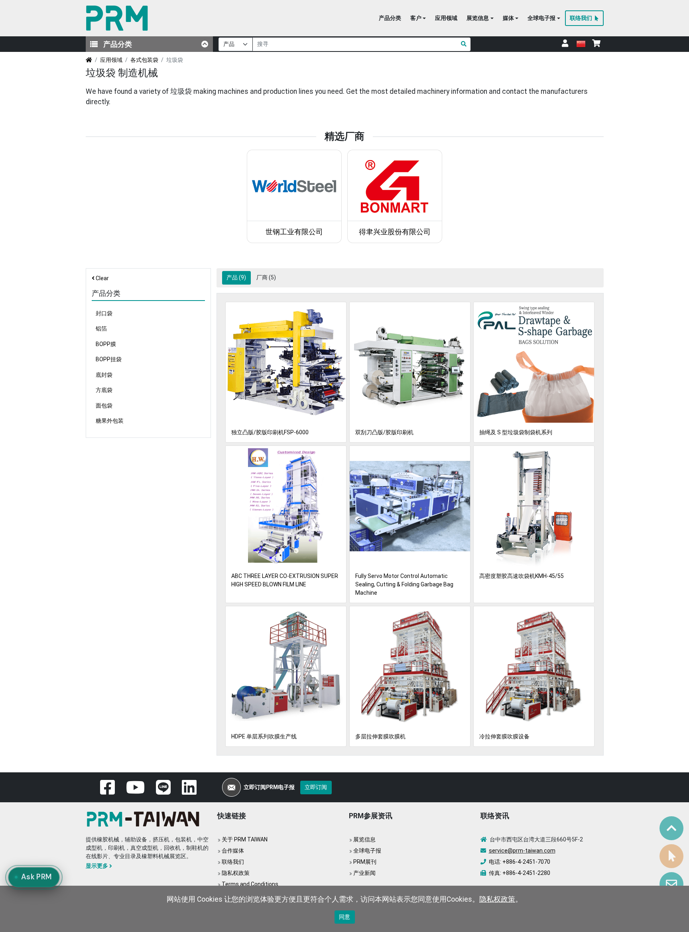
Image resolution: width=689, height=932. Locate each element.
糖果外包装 (110, 421)
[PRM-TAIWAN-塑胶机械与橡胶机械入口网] (119, 18)
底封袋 (104, 375)
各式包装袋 (144, 60)
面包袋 (104, 405)
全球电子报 (367, 850)
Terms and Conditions (250, 884)
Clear (102, 278)
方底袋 (104, 390)
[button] (418, 18)
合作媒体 (233, 850)
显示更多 (97, 866)
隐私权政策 (236, 873)
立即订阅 (316, 787)
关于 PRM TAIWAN (245, 839)
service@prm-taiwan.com (522, 850)
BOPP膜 (106, 344)
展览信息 (364, 839)
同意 (344, 917)
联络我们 (233, 862)
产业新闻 (364, 873)
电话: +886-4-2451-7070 (519, 862)
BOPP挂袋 (109, 359)
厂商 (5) (266, 277)
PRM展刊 (364, 862)
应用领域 (111, 60)
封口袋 (104, 313)
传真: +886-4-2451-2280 (519, 873)
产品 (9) (236, 277)
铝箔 (101, 328)
